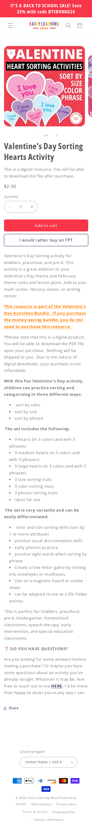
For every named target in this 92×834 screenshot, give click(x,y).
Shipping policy (63, 812)
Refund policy (41, 804)
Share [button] (14, 708)
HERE (56, 686)
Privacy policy (66, 804)
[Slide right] (57, 135)
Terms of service (34, 812)
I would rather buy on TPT (46, 240)
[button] (10, 25)
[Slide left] (35, 135)
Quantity (11, 196)
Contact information (48, 820)
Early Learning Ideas (43, 798)
